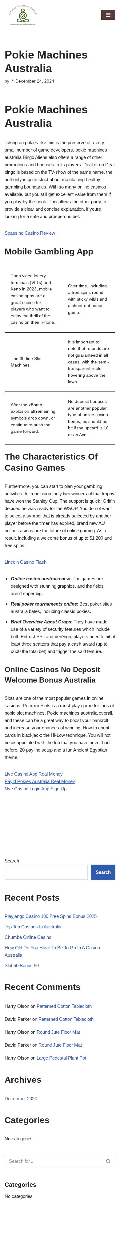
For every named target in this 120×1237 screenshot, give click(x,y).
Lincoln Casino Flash (25, 562)
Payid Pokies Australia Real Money (40, 781)
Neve (10, 1230)
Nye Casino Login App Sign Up (35, 788)
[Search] (108, 1161)
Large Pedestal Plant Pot (61, 1058)
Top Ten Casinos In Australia (33, 926)
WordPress (55, 1230)
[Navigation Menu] (108, 15)
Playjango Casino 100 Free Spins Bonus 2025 (51, 916)
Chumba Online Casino (28, 937)
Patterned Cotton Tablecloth (64, 1006)
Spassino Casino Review (30, 233)
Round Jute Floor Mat (58, 1032)
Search (12, 860)
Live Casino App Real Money (34, 774)
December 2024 (21, 1098)
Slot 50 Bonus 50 (22, 965)
